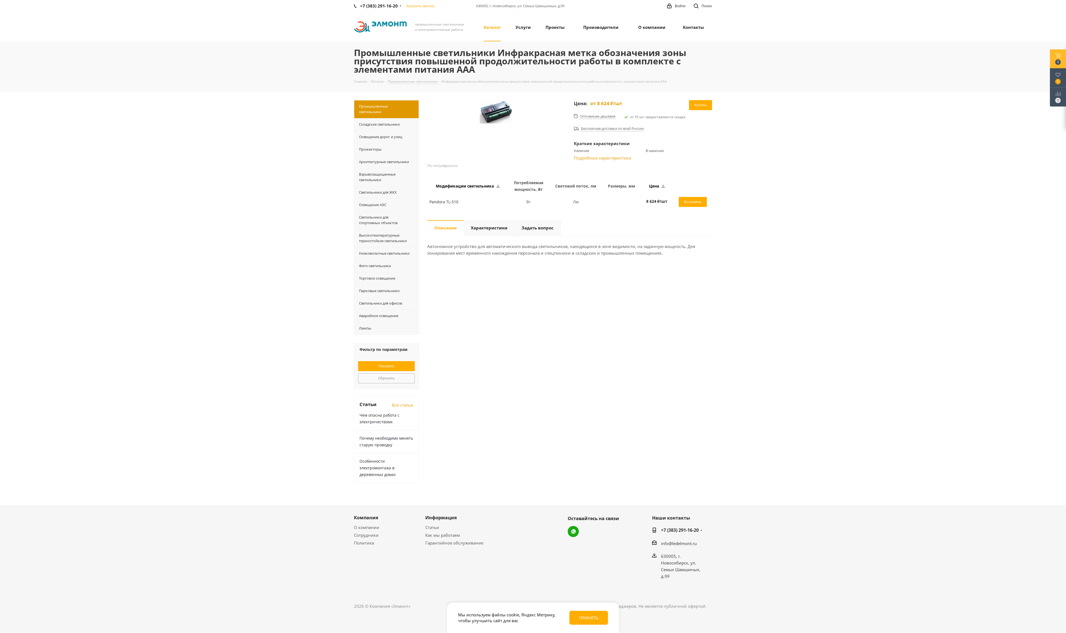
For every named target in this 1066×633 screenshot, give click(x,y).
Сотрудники (366, 535)
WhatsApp (573, 531)
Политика (364, 543)
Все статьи (402, 405)
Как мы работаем (442, 535)
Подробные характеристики (602, 158)
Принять (589, 618)
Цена (654, 186)
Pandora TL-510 (443, 201)
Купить (700, 104)
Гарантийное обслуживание (454, 543)
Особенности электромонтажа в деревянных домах (377, 468)
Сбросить (386, 378)
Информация (441, 518)
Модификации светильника (465, 186)
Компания (366, 518)
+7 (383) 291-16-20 (680, 530)
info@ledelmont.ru (679, 543)
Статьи (432, 527)
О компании (366, 527)
